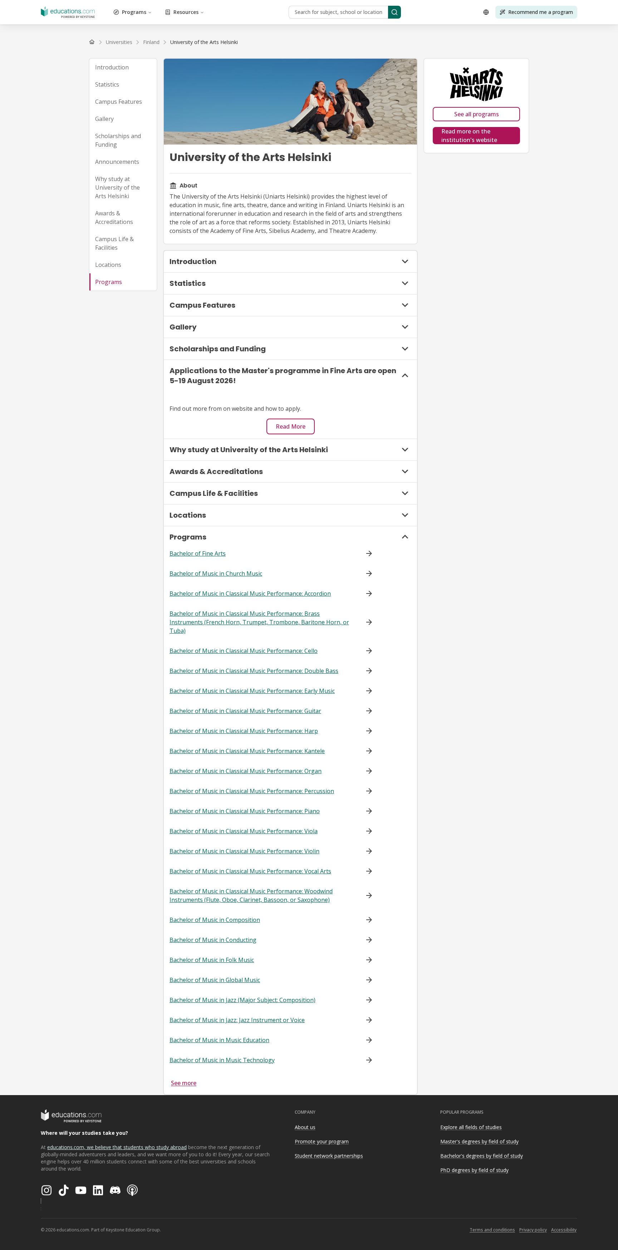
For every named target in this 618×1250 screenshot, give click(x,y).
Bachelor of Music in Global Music (215, 980)
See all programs (476, 114)
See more (183, 1083)
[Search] (394, 12)
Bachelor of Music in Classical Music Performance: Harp (244, 731)
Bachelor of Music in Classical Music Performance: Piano (245, 811)
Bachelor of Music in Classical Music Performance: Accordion (250, 593)
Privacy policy (533, 1230)
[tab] (123, 67)
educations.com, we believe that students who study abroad (117, 1147)
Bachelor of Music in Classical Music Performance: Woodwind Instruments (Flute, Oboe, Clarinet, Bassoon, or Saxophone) (251, 895)
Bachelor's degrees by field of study (481, 1155)
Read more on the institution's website (469, 135)
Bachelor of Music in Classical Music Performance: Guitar (245, 711)
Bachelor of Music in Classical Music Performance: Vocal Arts (250, 871)
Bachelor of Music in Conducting (213, 940)
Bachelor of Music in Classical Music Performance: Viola (244, 831)
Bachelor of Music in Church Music (216, 573)
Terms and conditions (492, 1230)
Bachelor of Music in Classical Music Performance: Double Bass (254, 671)
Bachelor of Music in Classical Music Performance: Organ (246, 771)
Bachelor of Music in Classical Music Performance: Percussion (252, 791)
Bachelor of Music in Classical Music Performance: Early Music (252, 691)
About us (305, 1127)
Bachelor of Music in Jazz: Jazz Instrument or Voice (237, 1020)
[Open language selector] (486, 12)
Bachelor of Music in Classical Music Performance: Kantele (247, 751)
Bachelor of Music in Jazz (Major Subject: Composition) (242, 1000)
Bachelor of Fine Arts (198, 553)
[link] (204, 42)
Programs (134, 12)
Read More (290, 426)
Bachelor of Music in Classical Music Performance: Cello (244, 651)
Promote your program (322, 1141)
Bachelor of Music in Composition (215, 920)
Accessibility (564, 1230)
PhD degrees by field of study (474, 1170)
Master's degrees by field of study (479, 1141)
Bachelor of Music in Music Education (219, 1040)
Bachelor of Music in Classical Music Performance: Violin (244, 851)
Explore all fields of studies (471, 1127)
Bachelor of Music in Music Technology (222, 1060)
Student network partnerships (329, 1155)
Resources (185, 12)
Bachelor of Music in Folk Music (212, 960)
